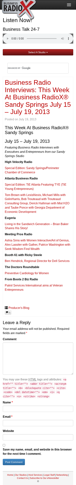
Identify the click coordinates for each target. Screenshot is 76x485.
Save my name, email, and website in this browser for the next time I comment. (37, 451)
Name (8, 402)
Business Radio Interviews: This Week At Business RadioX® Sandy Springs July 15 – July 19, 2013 (38, 97)
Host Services (35, 475)
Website (8, 431)
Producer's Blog (18, 307)
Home (10, 475)
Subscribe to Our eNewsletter (44, 478)
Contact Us (23, 478)
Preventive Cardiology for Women (27, 273)
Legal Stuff (49, 475)
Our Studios (21, 475)
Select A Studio (37, 52)
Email (7, 416)
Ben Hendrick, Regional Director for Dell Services (37, 261)
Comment (9, 339)
